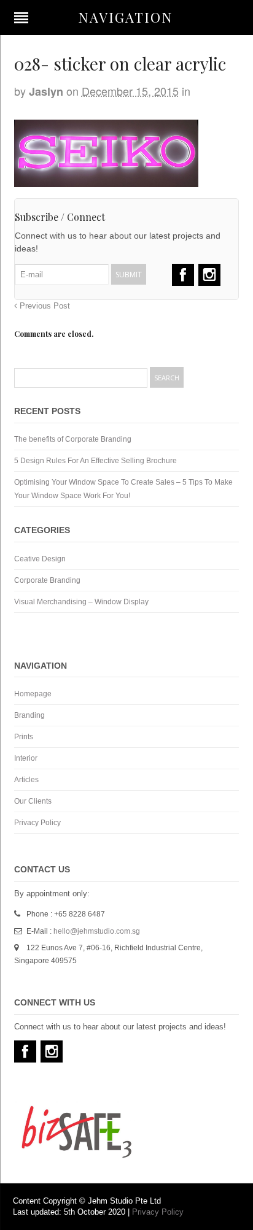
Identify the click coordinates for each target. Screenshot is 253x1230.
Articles (26, 779)
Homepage (33, 694)
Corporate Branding (47, 580)
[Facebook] (183, 275)
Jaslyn (46, 91)
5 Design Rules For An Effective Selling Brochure (95, 460)
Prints (23, 736)
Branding (29, 715)
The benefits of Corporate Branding (72, 439)
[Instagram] (209, 275)
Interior (25, 758)
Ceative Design (40, 559)
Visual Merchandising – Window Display (81, 602)
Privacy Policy (37, 822)
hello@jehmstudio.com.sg (96, 931)
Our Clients (33, 801)
